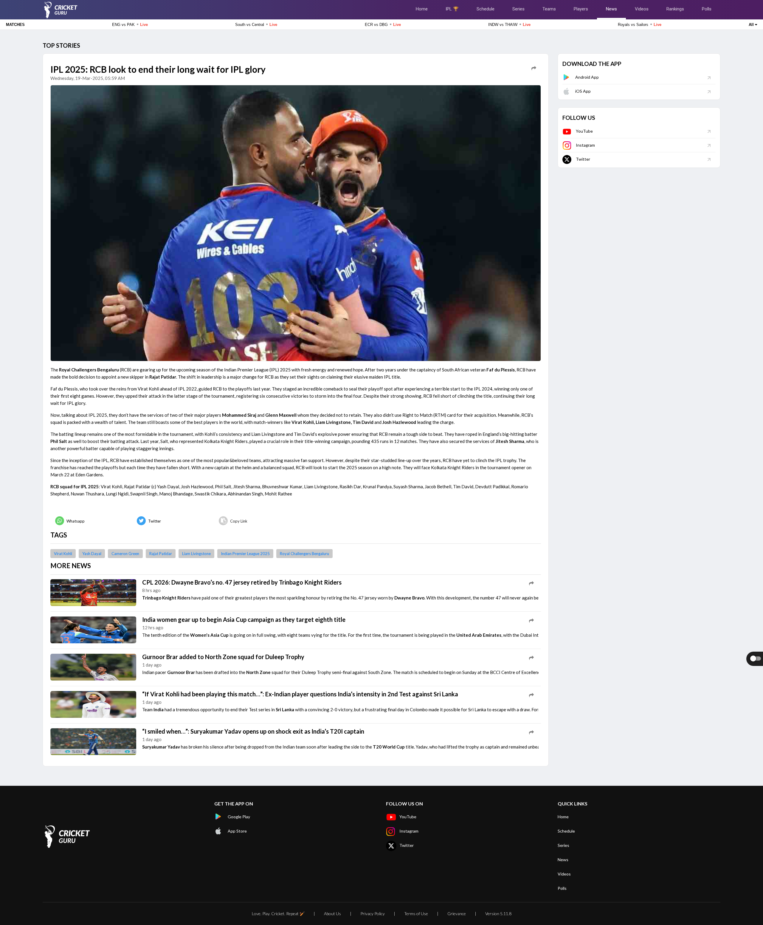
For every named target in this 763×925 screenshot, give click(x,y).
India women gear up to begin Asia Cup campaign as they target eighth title (243, 619)
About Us (332, 913)
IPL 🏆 (452, 9)
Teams (549, 9)
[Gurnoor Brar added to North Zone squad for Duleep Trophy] (93, 666)
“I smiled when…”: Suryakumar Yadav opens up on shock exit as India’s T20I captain (253, 731)
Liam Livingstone (196, 553)
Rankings (675, 9)
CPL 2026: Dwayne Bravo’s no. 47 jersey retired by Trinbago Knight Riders (242, 582)
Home (422, 9)
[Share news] (534, 68)
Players (581, 9)
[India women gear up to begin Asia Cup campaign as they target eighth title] (93, 629)
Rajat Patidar (160, 553)
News (611, 9)
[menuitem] (91, 521)
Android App (587, 77)
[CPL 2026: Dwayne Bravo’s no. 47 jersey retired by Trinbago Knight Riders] (93, 592)
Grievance (456, 913)
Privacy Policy (372, 913)
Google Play (239, 816)
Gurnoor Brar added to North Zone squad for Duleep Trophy (223, 656)
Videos (642, 9)
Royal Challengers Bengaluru (304, 553)
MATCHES (15, 24)
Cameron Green (125, 553)
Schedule (485, 9)
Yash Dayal (91, 553)
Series (518, 9)
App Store (237, 830)
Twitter (583, 159)
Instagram (585, 145)
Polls (706, 9)
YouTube (584, 131)
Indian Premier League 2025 (245, 553)
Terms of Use (416, 913)
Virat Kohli (63, 553)
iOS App (583, 91)
